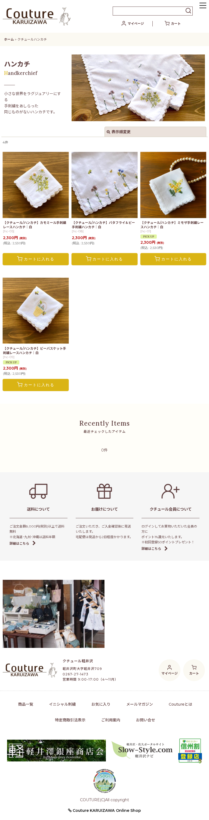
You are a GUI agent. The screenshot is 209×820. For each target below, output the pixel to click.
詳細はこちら (19, 543)
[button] (202, 6)
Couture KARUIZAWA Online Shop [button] (106, 810)
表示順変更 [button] (121, 131)
